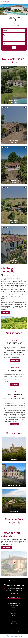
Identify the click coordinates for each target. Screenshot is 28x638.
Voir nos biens (15, 360)
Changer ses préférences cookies (20, 629)
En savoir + (6, 312)
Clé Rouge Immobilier (11, 588)
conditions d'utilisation (10, 636)
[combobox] (14, 35)
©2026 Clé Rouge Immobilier (9, 628)
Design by (14, 631)
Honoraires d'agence (6, 629)
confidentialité (21, 635)
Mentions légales (21, 628)
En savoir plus (6, 547)
